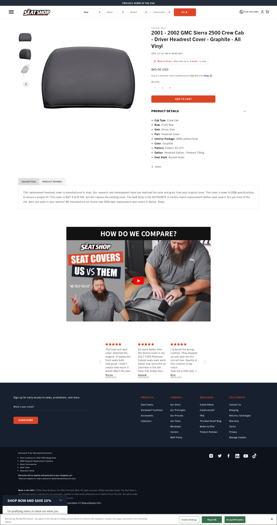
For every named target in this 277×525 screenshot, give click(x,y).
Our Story (175, 404)
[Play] (138, 281)
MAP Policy (176, 437)
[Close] (271, 519)
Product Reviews (208, 431)
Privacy (233, 431)
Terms (232, 426)
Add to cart (183, 98)
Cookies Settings (189, 519)
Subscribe (25, 420)
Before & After (207, 426)
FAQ (202, 415)
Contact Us (235, 404)
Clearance (146, 420)
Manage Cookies (237, 437)
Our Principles (177, 410)
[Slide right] (26, 84)
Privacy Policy (71, 503)
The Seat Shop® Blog (210, 420)
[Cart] (267, 11)
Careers (174, 431)
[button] (11, 11)
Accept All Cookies (234, 519)
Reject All (211, 519)
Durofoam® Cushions (152, 410)
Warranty (234, 420)
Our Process (176, 415)
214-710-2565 (251, 11)
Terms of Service (88, 503)
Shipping (234, 410)
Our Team (175, 420)
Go (183, 12)
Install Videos (207, 404)
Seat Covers (147, 404)
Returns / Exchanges (240, 415)
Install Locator (207, 410)
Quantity (155, 81)
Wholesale (175, 426)
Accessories (147, 415)
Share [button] (158, 166)
